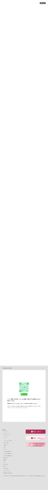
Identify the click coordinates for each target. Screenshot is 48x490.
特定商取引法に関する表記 (7, 473)
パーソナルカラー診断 (7, 440)
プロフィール (6, 436)
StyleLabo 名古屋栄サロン (8, 455)
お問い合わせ (5, 457)
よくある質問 (5, 468)
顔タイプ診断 (6, 442)
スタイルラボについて (7, 434)
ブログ (4, 462)
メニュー (4, 438)
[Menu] (43, 3)
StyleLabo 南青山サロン (8, 451)
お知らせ (4, 466)
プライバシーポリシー (7, 470)
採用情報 (4, 460)
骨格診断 (5, 444)
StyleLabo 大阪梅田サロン (8, 453)
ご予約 (4, 447)
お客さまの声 (5, 464)
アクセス (4, 449)
